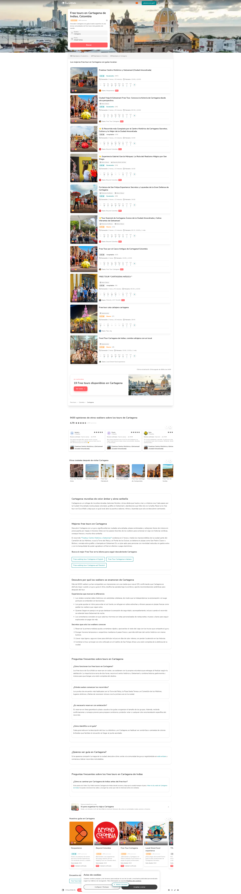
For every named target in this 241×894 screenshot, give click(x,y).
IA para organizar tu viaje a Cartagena (97, 806)
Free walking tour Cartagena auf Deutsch (89, 565)
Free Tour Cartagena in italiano (120, 559)
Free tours (73, 402)
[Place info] (107, 20)
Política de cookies (134, 881)
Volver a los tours (121, 884)
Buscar (89, 45)
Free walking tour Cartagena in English (88, 559)
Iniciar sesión (164, 3)
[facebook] (169, 890)
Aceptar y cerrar (139, 887)
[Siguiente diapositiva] (170, 426)
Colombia (81, 402)
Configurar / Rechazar (102, 887)
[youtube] (178, 890)
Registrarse (175, 3)
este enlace (161, 756)
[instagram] (172, 890)
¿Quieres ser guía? (149, 3)
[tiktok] (175, 890)
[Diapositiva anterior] (166, 426)
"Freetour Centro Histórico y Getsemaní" (96, 538)
